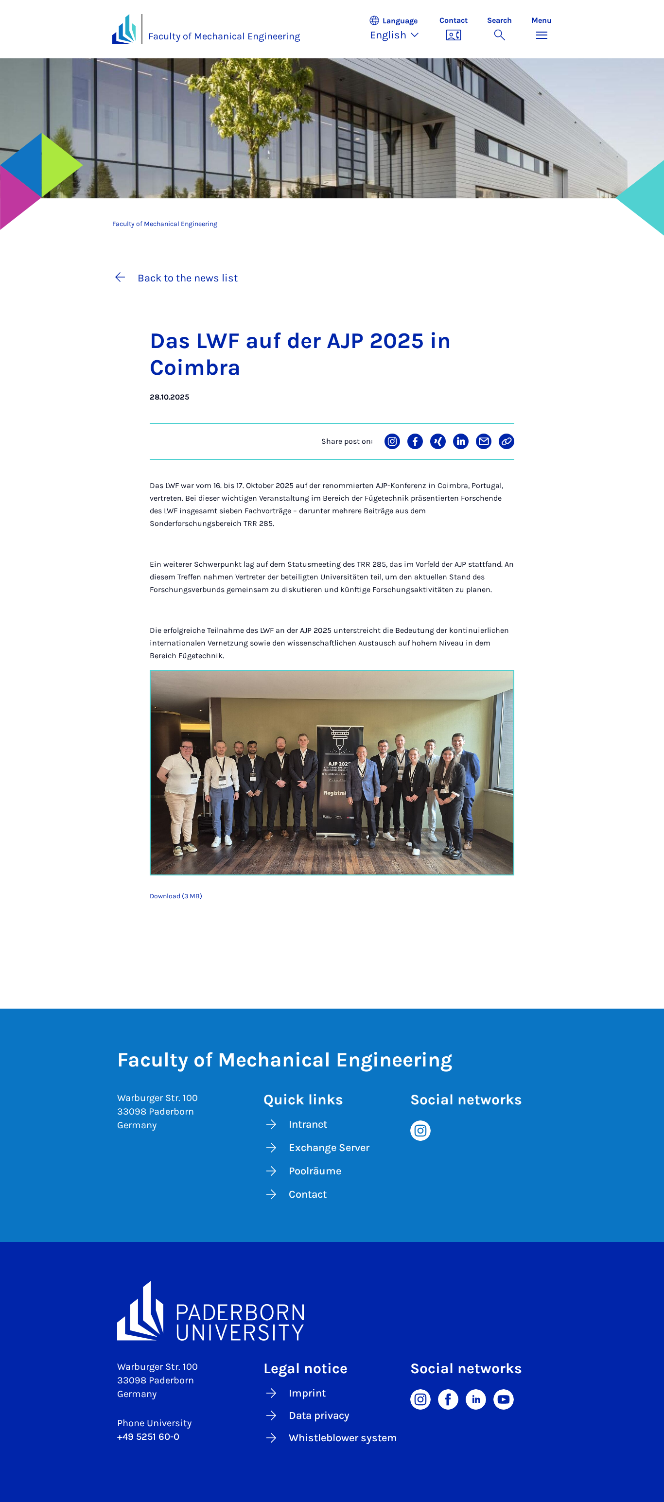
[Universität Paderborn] (332, 1311)
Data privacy (319, 1415)
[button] (399, 29)
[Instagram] (420, 1129)
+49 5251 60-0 (148, 1436)
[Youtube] (503, 1399)
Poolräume (315, 1171)
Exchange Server (329, 1147)
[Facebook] (448, 1399)
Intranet (308, 1124)
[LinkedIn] (476, 1399)
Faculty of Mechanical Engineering (224, 36)
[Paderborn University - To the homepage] (124, 29)
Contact (308, 1194)
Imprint (307, 1393)
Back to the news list (188, 278)
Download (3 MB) (176, 896)
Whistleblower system (343, 1438)
